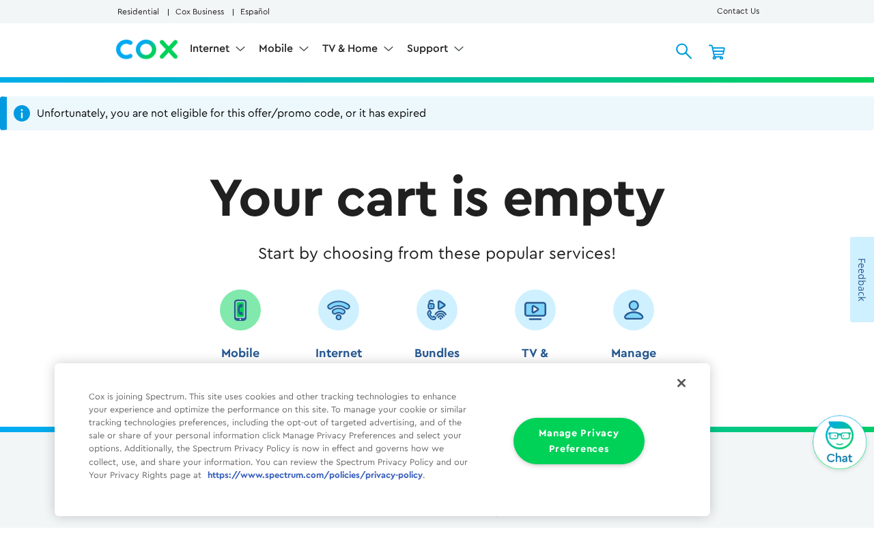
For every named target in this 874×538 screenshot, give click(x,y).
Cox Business (199, 12)
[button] (240, 338)
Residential (138, 12)
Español (255, 12)
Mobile (277, 48)
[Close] (681, 383)
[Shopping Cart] (717, 51)
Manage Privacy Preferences (579, 441)
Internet (211, 48)
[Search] (684, 51)
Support (429, 48)
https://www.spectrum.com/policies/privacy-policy (315, 475)
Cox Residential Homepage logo (147, 50)
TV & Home (351, 48)
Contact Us (738, 11)
